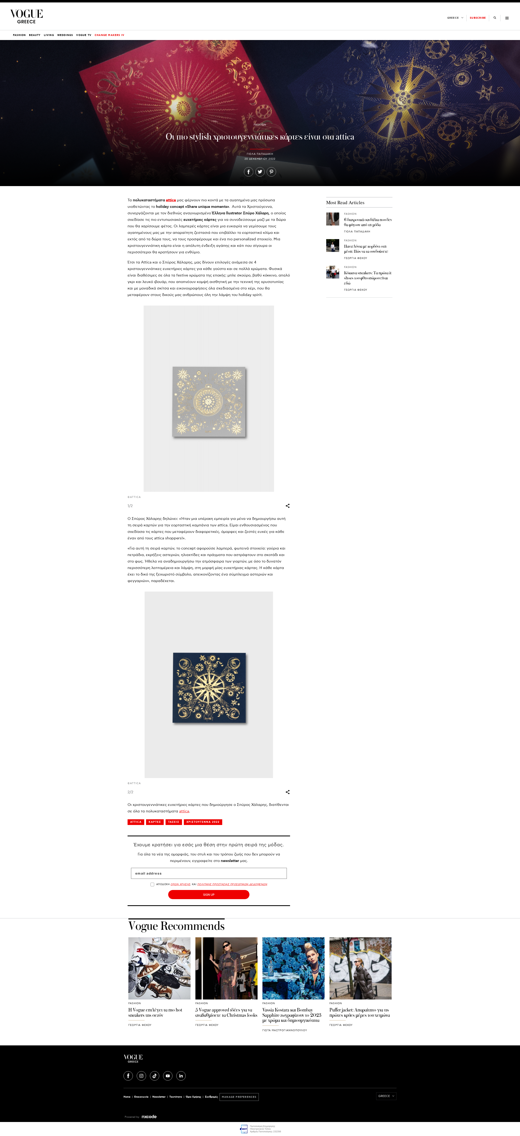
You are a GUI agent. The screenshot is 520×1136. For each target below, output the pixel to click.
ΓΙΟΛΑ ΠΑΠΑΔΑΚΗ (357, 231)
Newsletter (159, 1097)
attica (171, 200)
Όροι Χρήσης (193, 1097)
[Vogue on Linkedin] (181, 1075)
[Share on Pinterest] (271, 172)
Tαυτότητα (175, 1097)
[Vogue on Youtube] (168, 1075)
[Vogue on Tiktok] (155, 1075)
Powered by (132, 1117)
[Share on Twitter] (260, 172)
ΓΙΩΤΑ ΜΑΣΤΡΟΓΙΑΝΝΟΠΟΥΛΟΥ (284, 1030)
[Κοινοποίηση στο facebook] (248, 172)
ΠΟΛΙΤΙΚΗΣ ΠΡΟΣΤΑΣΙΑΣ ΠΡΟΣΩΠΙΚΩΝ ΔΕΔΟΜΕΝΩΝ (232, 884)
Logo (169, 1060)
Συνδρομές (211, 1097)
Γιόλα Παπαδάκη (260, 154)
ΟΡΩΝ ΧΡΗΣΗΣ (180, 884)
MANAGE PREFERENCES (239, 1097)
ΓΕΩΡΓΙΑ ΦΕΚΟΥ (355, 258)
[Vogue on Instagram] (142, 1075)
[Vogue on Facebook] (129, 1075)
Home (127, 1097)
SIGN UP (208, 894)
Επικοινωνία (141, 1097)
